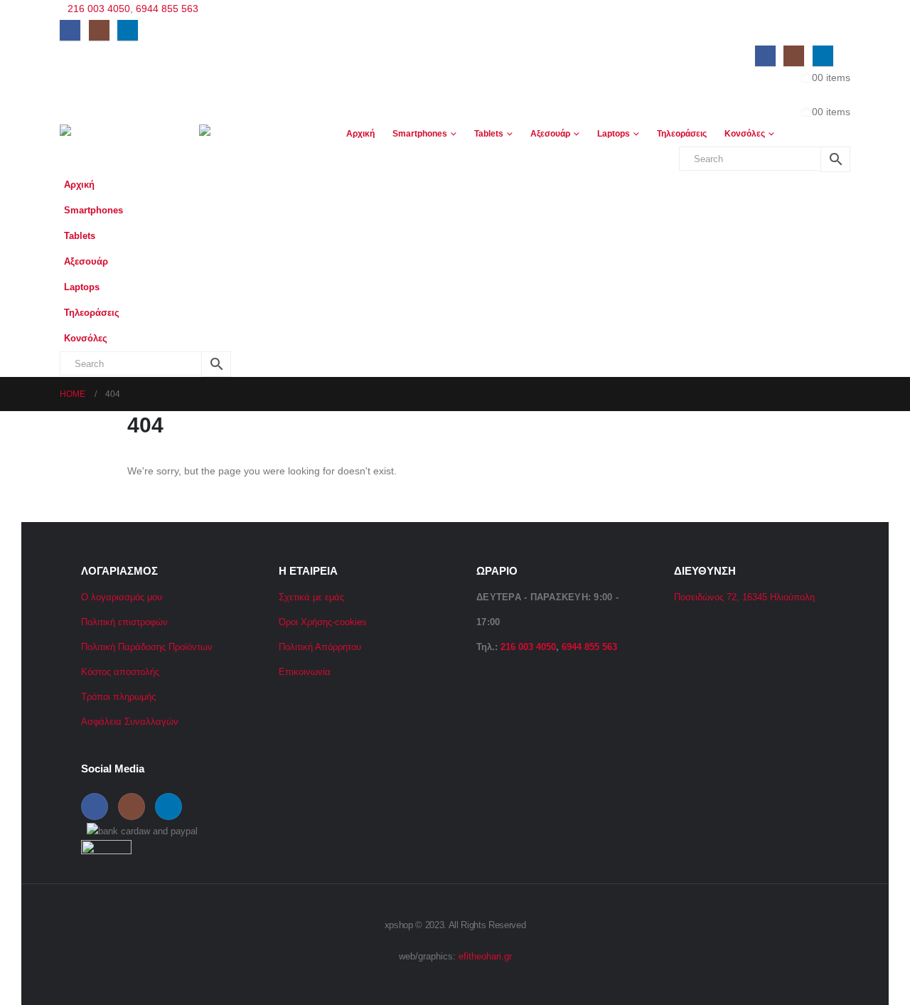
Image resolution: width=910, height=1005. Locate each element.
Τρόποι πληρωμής (118, 697)
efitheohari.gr (485, 957)
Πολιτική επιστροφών (124, 622)
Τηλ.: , (546, 647)
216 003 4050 (99, 8)
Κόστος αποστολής (120, 672)
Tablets (488, 134)
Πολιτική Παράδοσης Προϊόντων (147, 647)
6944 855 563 (167, 8)
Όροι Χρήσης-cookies (323, 622)
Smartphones (419, 134)
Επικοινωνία (305, 672)
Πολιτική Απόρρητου (320, 647)
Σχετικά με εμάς (311, 597)
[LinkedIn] (127, 30)
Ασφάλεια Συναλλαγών (129, 722)
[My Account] (844, 55)
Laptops (613, 134)
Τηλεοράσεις (682, 134)
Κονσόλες (744, 134)
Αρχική (360, 134)
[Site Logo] (120, 145)
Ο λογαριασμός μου (121, 597)
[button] (836, 231)
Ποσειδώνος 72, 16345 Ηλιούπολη (744, 597)
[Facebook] (70, 30)
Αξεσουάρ (550, 134)
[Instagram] (99, 30)
